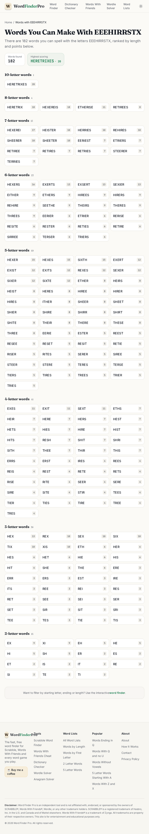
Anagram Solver (44, 779)
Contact (126, 752)
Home (8, 22)
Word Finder (54, 6)
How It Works (129, 746)
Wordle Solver (111, 6)
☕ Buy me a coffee (15, 771)
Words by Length (74, 746)
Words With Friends (93, 6)
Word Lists (126, 6)
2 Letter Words (72, 763)
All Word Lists (71, 740)
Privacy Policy (130, 759)
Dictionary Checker (71, 6)
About (125, 740)
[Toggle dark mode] (140, 6)
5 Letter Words (72, 769)
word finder (117, 692)
